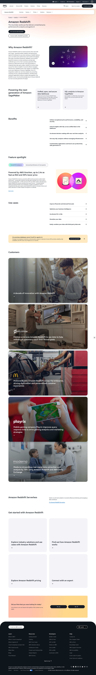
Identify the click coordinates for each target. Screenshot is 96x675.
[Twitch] (80, 667)
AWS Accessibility (74, 650)
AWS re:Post (73, 642)
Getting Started (32, 636)
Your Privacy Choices (25, 670)
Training (31, 639)
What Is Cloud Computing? (15, 639)
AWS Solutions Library (34, 644)
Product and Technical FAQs (35, 650)
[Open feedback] (94, 337)
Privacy (10, 670)
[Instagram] (78, 667)
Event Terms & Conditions (76, 658)
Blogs (9, 653)
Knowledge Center (74, 644)
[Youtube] (82, 667)
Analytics (16, 17)
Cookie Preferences (39, 670)
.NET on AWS (52, 642)
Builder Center (52, 636)
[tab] (16, 164)
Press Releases (12, 655)
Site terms (16, 670)
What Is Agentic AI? (13, 642)
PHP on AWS (52, 650)
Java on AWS (52, 647)
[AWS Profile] (92, 2)
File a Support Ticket (75, 639)
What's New (11, 650)
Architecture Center (33, 647)
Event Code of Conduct (75, 655)
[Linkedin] (75, 667)
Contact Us (72, 636)
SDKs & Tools (52, 639)
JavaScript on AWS (53, 653)
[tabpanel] (48, 181)
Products (10, 17)
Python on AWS (53, 644)
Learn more (10, 190)
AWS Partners (32, 655)
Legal (71, 653)
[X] (71, 667)
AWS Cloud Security (13, 647)
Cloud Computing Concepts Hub (16, 644)
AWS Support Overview (75, 647)
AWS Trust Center (33, 642)
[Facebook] (73, 667)
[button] (19, 6)
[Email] (87, 667)
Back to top (47, 661)
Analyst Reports (33, 653)
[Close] (84, 238)
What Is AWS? (11, 636)
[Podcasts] (84, 667)
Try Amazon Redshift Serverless (57, 502)
